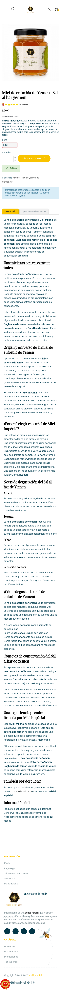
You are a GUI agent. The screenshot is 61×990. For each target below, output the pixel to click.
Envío (7, 863)
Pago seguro (10, 868)
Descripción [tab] (10, 211)
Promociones (11, 957)
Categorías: (7, 178)
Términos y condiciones (16, 873)
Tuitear (20, 181)
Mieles (16, 178)
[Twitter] (15, 931)
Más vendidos (11, 952)
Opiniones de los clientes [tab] (34, 211)
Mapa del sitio (11, 884)
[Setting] (49, 10)
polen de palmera (22, 791)
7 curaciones (10, 962)
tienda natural (32, 913)
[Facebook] (7, 931)
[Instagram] (32, 931)
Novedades (10, 946)
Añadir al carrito (32, 158)
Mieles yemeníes (30, 178)
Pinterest (24, 181)
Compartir (16, 181)
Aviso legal (9, 878)
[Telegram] (24, 931)
